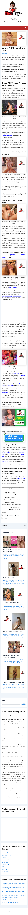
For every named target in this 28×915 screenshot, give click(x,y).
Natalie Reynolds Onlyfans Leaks (13, 682)
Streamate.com (17, 296)
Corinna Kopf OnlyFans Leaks (12, 578)
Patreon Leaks (9, 555)
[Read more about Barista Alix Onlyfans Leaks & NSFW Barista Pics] (14, 647)
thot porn (12, 254)
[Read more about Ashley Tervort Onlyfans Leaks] (14, 621)
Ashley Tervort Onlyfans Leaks (12, 631)
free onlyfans (5, 257)
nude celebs (4, 857)
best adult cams (13, 287)
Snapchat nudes (16, 555)
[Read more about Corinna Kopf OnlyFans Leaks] (14, 569)
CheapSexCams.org (7, 296)
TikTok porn (10, 385)
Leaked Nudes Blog (15, 554)
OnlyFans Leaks (5, 859)
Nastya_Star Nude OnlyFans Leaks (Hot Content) (14, 895)
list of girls (16, 373)
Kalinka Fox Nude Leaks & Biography (10, 897)
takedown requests (10, 134)
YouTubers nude (14, 557)
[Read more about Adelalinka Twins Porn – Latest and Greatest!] (14, 541)
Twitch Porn (8, 557)
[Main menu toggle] (2, 27)
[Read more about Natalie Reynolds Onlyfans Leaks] (14, 673)
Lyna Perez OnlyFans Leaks (11, 602)
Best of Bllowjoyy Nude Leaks (9, 899)
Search (3, 700)
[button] (26, 27)
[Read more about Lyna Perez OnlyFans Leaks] (14, 594)
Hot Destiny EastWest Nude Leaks (10, 902)
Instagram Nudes (7, 554)
